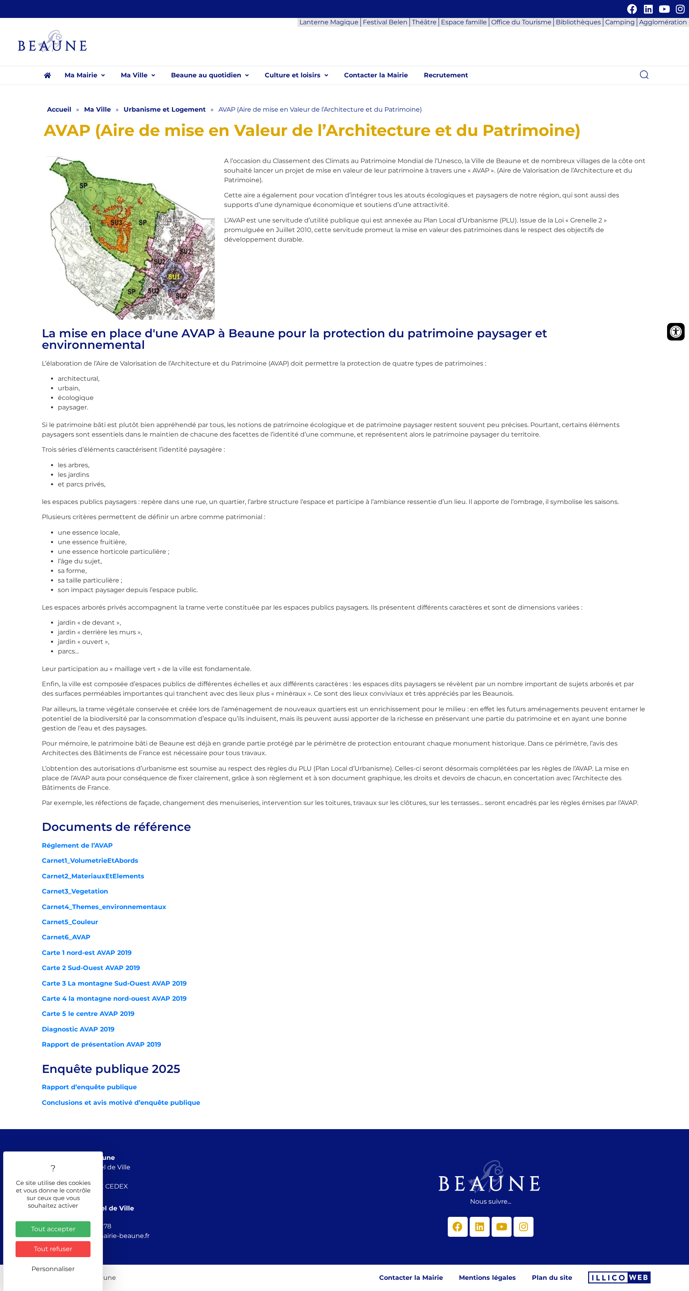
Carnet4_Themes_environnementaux (104, 907)
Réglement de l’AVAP (77, 845)
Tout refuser (53, 1249)
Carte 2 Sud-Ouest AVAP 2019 (91, 968)
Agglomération (663, 22)
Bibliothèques (578, 22)
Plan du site (552, 1277)
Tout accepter (53, 1229)
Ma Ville (134, 75)
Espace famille (464, 22)
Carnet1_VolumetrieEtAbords (90, 860)
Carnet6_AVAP (66, 937)
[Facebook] (632, 9)
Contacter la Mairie (376, 75)
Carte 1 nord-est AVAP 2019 (87, 952)
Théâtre (424, 22)
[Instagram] (680, 9)
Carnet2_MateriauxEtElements (93, 876)
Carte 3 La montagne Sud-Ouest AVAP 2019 (114, 983)
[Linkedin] (648, 9)
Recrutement (446, 75)
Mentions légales (487, 1277)
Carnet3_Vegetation (75, 891)
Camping (620, 22)
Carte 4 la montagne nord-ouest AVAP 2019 (114, 998)
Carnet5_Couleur (70, 922)
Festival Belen (385, 22)
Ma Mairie (81, 75)
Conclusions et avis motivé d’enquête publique (121, 1102)
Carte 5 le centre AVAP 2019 (88, 1013)
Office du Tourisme (521, 22)
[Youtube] (664, 9)
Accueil (59, 109)
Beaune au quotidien (206, 75)
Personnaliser (53, 1269)
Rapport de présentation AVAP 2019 (101, 1044)
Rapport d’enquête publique (89, 1087)
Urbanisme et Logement (165, 109)
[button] (85, 75)
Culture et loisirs (293, 75)
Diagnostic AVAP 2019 (78, 1029)
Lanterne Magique (328, 22)
